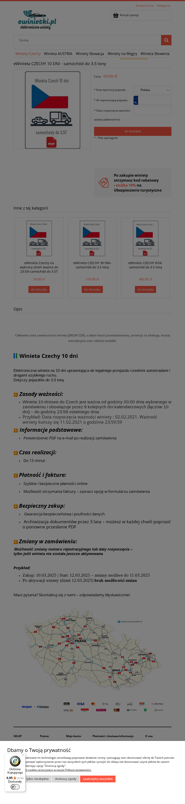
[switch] (15, 787)
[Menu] (22, 756)
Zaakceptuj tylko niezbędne (29, 779)
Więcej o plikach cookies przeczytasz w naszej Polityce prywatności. (49, 770)
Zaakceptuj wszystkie (98, 779)
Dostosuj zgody (65, 779)
